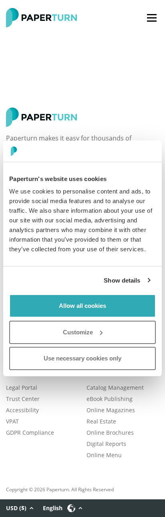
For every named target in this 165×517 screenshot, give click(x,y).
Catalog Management (115, 387)
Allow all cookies (82, 305)
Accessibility (22, 410)
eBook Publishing (110, 399)
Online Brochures (110, 432)
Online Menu (104, 455)
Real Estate (101, 421)
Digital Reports (106, 444)
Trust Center (23, 399)
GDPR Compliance (30, 432)
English (52, 508)
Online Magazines (111, 410)
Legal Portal (21, 387)
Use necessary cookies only (82, 358)
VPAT (12, 421)
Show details (122, 280)
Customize (78, 332)
